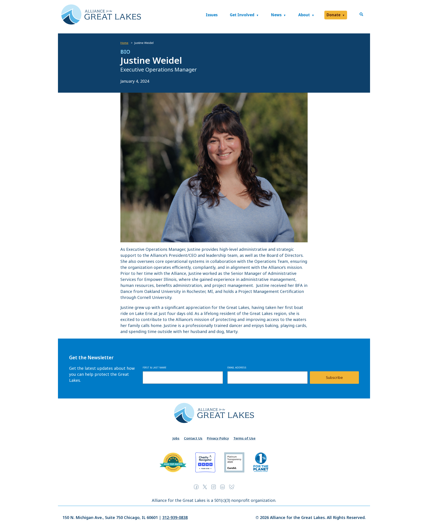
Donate (333, 14)
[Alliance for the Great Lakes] (101, 23)
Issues (212, 14)
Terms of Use (244, 438)
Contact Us (193, 438)
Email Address (236, 367)
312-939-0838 (175, 517)
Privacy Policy (218, 438)
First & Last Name (154, 367)
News (276, 14)
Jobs (176, 438)
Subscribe (334, 377)
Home (124, 43)
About (304, 14)
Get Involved (242, 14)
